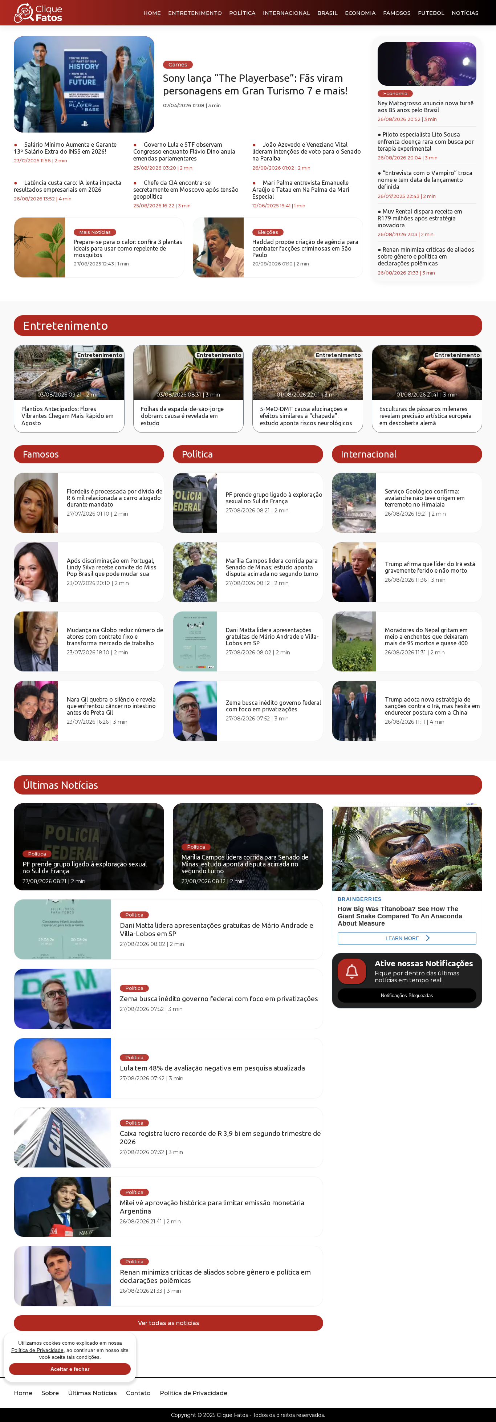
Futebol (431, 13)
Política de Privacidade (193, 1393)
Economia (360, 13)
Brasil (327, 13)
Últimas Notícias (92, 1393)
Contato (138, 1393)
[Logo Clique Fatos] (38, 13)
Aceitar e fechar (69, 1369)
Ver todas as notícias (168, 1323)
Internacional (286, 13)
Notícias (465, 13)
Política (242, 13)
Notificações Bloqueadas (407, 995)
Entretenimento (195, 13)
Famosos (397, 13)
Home (152, 13)
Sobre (50, 1393)
